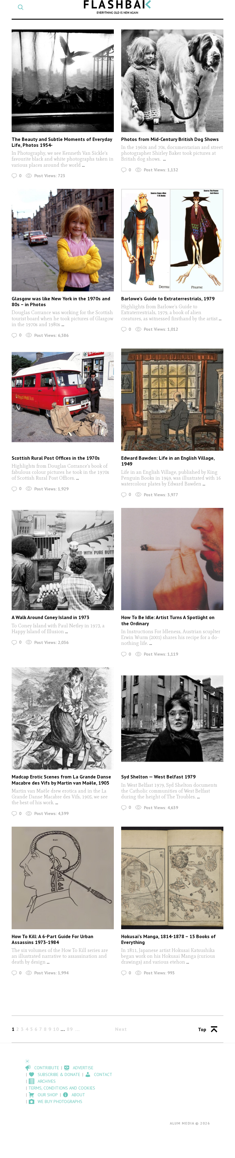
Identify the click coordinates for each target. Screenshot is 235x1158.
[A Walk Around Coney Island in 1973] (63, 559)
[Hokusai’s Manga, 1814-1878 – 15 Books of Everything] (172, 878)
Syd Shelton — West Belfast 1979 (158, 777)
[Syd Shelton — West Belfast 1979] (172, 718)
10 (56, 1029)
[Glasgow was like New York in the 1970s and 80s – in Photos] (63, 240)
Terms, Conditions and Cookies (61, 1088)
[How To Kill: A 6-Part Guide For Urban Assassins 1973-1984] (63, 878)
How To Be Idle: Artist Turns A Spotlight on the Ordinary (167, 620)
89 (70, 1029)
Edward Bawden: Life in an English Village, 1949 (167, 461)
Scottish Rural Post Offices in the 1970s (56, 458)
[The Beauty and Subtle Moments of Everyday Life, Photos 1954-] (63, 80)
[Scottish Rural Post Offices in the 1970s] (63, 400)
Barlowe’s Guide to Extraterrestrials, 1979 (167, 298)
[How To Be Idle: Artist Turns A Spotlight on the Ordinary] (172, 559)
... (83, 165)
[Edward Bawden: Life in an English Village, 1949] (172, 400)
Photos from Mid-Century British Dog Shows (170, 139)
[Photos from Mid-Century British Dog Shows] (172, 80)
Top (202, 1029)
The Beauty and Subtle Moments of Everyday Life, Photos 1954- (62, 142)
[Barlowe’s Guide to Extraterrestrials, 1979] (172, 240)
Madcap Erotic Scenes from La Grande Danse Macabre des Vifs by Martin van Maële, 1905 (61, 780)
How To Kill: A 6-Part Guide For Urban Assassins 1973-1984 (52, 939)
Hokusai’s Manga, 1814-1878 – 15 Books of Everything (168, 939)
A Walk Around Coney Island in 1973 (50, 617)
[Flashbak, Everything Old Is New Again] (117, 7)
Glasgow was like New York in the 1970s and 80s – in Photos (61, 301)
